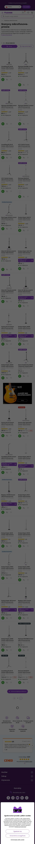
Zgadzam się (17, 831)
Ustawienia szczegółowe (17, 836)
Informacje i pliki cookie (17, 840)
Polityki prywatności (20, 827)
